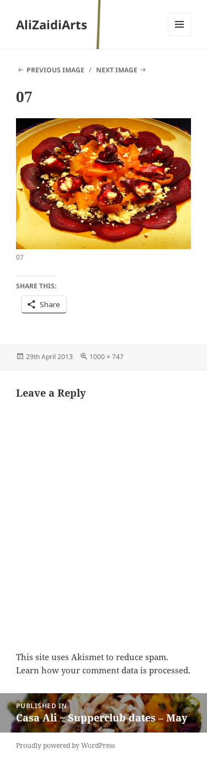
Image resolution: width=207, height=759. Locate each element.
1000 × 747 (106, 356)
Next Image (116, 70)
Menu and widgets (179, 35)
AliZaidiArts (51, 24)
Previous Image (55, 70)
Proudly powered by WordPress (65, 745)
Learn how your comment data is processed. (103, 670)
